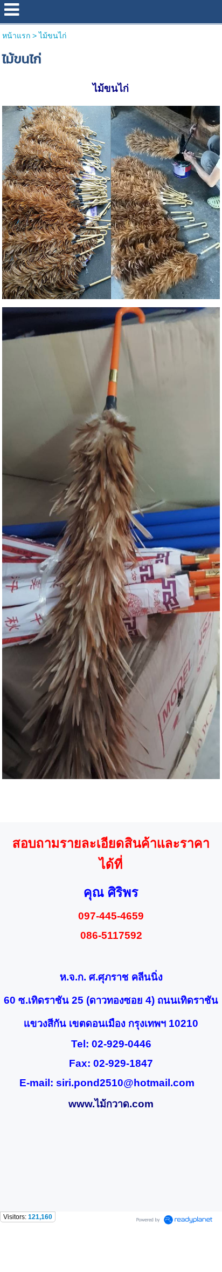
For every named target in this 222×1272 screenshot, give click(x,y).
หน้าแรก (16, 35)
